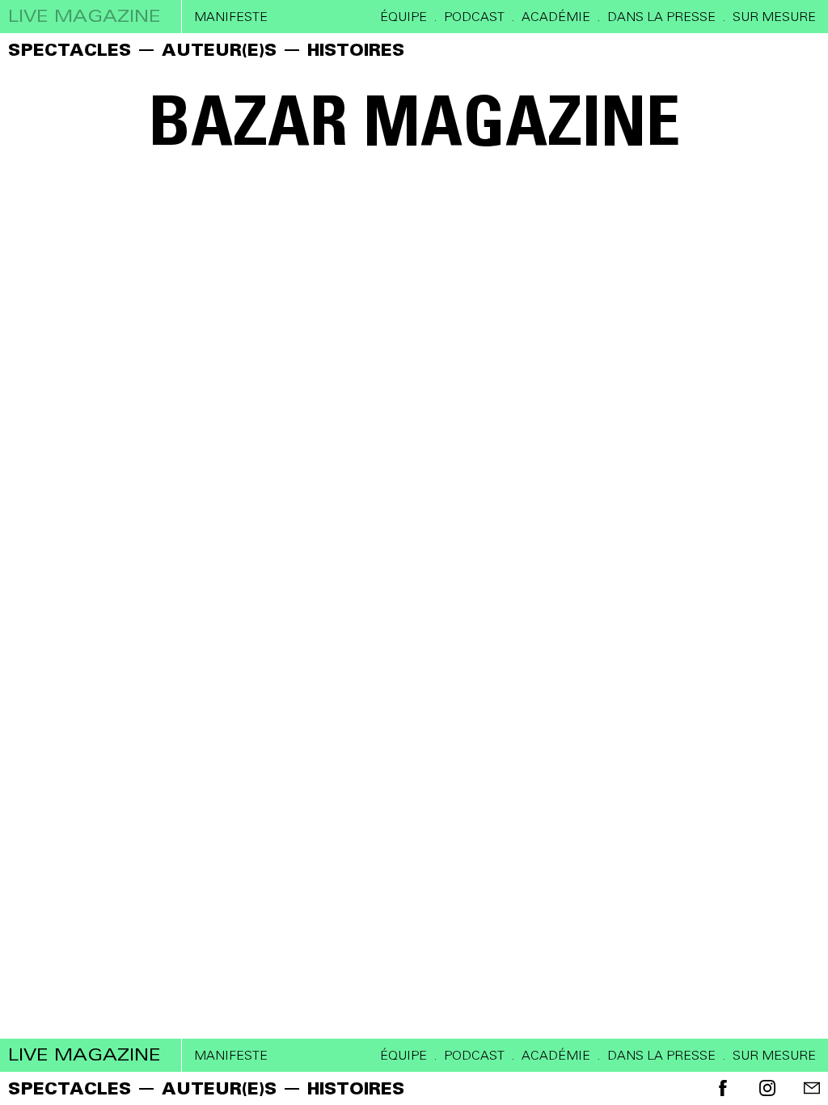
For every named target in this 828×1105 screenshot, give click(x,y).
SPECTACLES (69, 49)
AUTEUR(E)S (219, 49)
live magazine (84, 16)
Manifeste (231, 17)
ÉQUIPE (403, 17)
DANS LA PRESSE (661, 17)
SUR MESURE (774, 17)
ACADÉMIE (556, 17)
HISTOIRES (355, 49)
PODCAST (474, 17)
